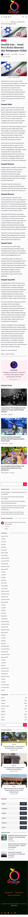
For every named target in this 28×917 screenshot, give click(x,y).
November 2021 (5, 671)
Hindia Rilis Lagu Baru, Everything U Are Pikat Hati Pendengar (16, 854)
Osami (2, 717)
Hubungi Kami (9, 892)
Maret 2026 (4, 550)
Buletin (2, 698)
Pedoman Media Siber (14, 895)
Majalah (3, 711)
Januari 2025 (4, 588)
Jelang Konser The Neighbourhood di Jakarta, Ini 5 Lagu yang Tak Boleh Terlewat (13, 410)
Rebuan (3, 720)
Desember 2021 (5, 668)
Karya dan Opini (5, 706)
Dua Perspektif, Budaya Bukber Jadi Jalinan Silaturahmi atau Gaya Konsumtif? (12, 468)
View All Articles (13, 379)
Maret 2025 (4, 583)
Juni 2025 (3, 575)
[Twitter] (6, 17)
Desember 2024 (5, 591)
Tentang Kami (19, 892)
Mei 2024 (3, 610)
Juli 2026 (3, 539)
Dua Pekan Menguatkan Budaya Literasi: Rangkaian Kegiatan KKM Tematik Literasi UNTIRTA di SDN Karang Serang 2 (13, 507)
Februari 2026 (4, 553)
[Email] (10, 17)
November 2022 (5, 649)
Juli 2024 (3, 605)
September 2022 (5, 654)
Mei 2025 (3, 577)
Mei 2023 (3, 641)
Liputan (3, 709)
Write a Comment (5, 57)
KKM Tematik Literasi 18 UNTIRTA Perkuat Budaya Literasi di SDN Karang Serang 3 (14, 790)
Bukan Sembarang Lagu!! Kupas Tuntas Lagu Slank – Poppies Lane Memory (17, 845)
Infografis (3, 700)
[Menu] (26, 17)
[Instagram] (4, 17)
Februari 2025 (4, 586)
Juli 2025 (3, 572)
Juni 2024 (3, 608)
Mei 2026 (3, 544)
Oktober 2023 (4, 627)
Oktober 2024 (4, 597)
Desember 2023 (5, 621)
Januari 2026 (4, 555)
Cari (25, 484)
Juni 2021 (3, 682)
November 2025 (5, 561)
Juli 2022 (3, 660)
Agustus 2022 (4, 657)
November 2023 (5, 624)
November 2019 (5, 687)
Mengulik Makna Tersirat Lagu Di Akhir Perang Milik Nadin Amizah (17, 837)
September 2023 (5, 630)
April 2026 (3, 547)
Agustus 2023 (4, 632)
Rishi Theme (14, 905)
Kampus (3, 703)
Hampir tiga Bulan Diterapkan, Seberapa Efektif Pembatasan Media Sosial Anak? (12, 439)
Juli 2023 (3, 635)
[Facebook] (1, 17)
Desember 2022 (5, 646)
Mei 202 (3, 690)
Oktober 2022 (4, 652)
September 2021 (5, 676)
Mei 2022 (3, 665)
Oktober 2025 (4, 564)
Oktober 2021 (4, 674)
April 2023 (3, 643)
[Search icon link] (23, 17)
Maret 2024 (4, 616)
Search (25, 725)
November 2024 (5, 594)
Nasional (4, 40)
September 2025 (5, 566)
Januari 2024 (4, 619)
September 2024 (5, 599)
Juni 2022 (3, 663)
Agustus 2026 (4, 536)
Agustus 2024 (4, 602)
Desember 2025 (5, 558)
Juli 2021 (3, 679)
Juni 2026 (3, 542)
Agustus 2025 (4, 569)
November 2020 (5, 685)
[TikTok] (8, 17)
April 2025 (3, 580)
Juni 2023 (3, 638)
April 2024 (3, 613)
